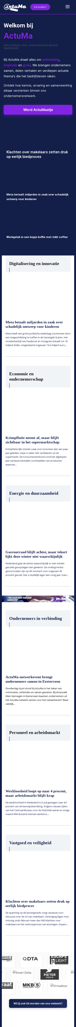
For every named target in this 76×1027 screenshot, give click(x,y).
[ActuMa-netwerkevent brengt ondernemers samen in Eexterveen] (38, 648)
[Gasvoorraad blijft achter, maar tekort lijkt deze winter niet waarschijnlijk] (38, 523)
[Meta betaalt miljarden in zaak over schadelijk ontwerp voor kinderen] (38, 187)
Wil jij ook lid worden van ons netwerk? (38, 1003)
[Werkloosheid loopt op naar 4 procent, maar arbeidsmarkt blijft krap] (38, 762)
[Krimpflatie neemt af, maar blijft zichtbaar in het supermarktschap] (38, 409)
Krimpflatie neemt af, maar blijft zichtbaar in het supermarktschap (32, 440)
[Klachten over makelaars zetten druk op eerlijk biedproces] (38, 145)
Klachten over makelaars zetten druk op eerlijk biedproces (37, 154)
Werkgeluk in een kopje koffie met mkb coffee (37, 237)
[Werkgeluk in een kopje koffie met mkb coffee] (38, 230)
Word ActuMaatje (38, 109)
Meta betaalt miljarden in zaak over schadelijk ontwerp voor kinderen (34, 324)
